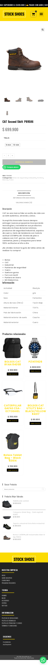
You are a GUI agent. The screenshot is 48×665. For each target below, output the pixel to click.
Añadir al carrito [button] (12, 374)
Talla (6, 138)
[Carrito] (33, 14)
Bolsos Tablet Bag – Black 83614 (12, 458)
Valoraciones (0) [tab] (24, 202)
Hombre (40, 178)
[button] (41, 14)
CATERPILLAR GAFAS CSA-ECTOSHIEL (12, 408)
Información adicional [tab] (24, 198)
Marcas (5, 180)
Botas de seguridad (20, 178)
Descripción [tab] (24, 193)
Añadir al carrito (24, 162)
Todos (11, 180)
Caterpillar (32, 178)
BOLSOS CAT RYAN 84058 (12, 363)
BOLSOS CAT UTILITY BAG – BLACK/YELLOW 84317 (35, 409)
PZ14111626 (35, 361)
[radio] (8, 145)
